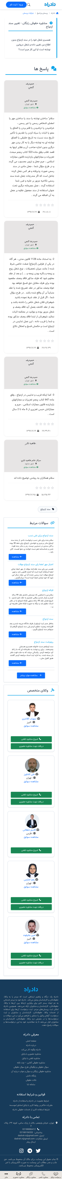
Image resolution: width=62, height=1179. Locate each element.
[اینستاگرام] (21, 1151)
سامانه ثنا (31, 1084)
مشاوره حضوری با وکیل (31, 1054)
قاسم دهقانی (29, 830)
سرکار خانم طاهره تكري (31, 460)
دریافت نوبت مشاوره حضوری (31, 746)
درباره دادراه (31, 1045)
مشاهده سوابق (30, 107)
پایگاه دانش (31, 1075)
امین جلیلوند (29, 935)
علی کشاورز (29, 774)
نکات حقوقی (31, 1080)
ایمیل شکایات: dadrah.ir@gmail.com (31, 1138)
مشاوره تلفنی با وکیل (31, 1058)
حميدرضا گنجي (31, 100)
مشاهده (16, 556)
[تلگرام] (30, 1151)
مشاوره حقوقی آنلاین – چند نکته (31, 1062)
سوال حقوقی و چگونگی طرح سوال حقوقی (31, 1067)
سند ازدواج (48, 619)
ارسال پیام (31, 1142)
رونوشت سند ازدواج (43, 642)
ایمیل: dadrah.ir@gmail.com (31, 1135)
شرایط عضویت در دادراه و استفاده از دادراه (31, 1101)
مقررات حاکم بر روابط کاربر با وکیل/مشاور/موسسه (31, 1105)
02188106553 (26, 1132)
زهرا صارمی (29, 880)
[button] (6, 1175)
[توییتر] (38, 1151)
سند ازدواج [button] (45, 509)
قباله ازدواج (47, 590)
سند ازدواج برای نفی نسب (40, 535)
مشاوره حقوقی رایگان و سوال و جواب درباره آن (31, 1071)
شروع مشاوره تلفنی (30, 739)
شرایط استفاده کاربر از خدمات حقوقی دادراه (31, 1109)
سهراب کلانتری (29, 719)
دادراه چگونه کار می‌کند (31, 1049)
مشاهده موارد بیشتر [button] (29, 675)
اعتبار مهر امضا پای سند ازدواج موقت (35, 564)
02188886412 (29, 1129)
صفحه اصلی (31, 1041)
